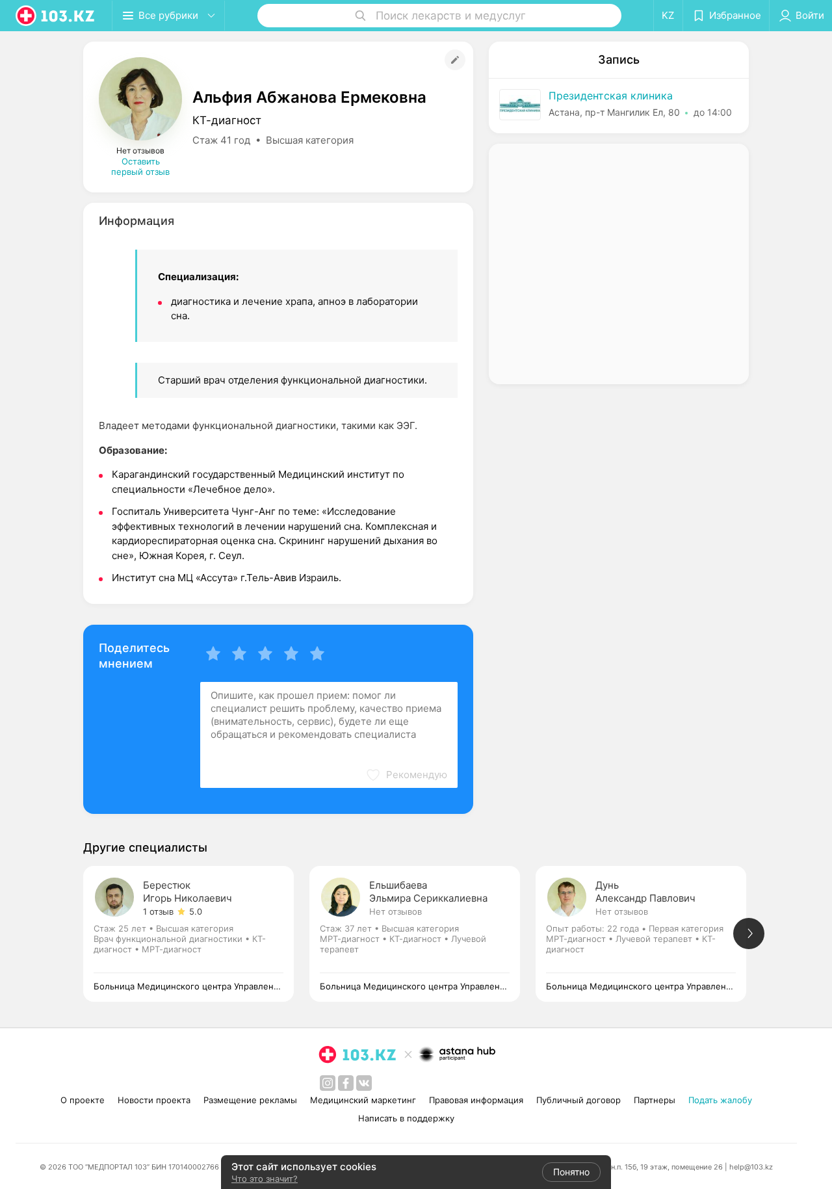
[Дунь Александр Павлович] (649, 934)
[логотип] (56, 15)
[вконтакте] (364, 1083)
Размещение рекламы (250, 1100)
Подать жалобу (720, 1100)
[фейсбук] (346, 1083)
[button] (406, 775)
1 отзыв (158, 911)
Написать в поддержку (406, 1118)
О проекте (82, 1100)
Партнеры (654, 1100)
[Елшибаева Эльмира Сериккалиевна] (422, 934)
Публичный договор (578, 1100)
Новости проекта (154, 1100)
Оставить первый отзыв (140, 166)
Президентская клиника (611, 95)
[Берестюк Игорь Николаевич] (196, 934)
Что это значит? (264, 1178)
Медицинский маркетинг (363, 1100)
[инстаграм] (327, 1083)
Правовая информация (476, 1100)
